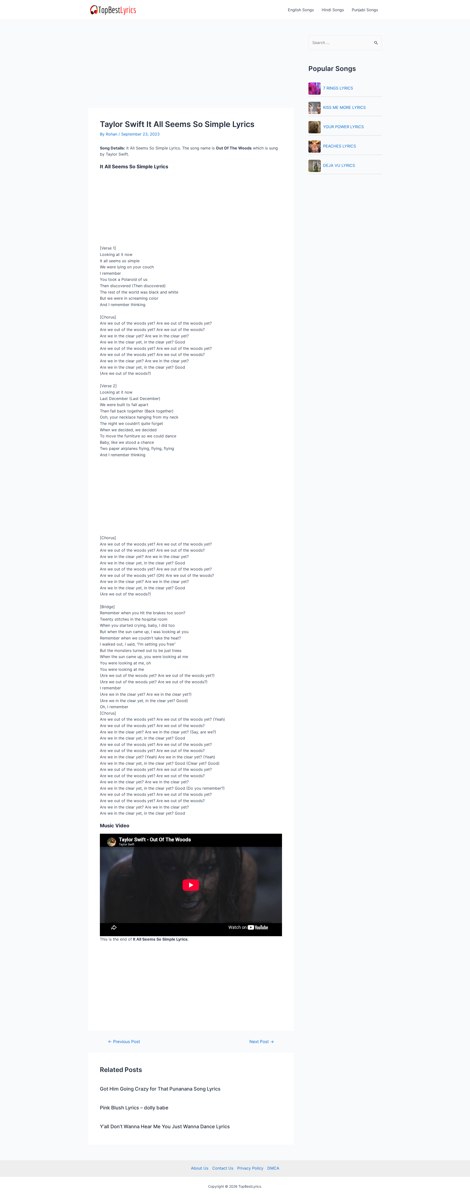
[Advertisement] (191, 71)
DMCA (273, 1168)
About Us (199, 1168)
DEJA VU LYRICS (339, 165)
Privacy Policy (250, 1168)
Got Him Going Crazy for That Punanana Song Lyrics (160, 1089)
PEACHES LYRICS (339, 146)
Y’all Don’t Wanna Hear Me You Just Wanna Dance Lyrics (165, 1126)
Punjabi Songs (365, 9)
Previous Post (124, 1041)
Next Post (261, 1041)
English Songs (301, 9)
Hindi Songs (333, 9)
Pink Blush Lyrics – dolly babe (134, 1108)
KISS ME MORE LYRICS (344, 107)
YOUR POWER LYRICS (343, 126)
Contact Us (222, 1168)
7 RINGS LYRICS (338, 88)
